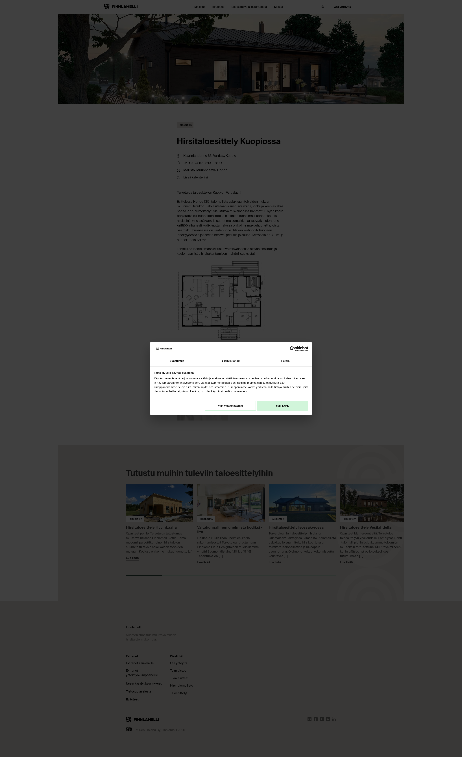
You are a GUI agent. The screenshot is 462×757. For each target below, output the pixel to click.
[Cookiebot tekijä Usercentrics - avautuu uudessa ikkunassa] (292, 349)
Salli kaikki (282, 405)
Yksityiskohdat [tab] (231, 360)
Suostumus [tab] (177, 360)
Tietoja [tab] (285, 360)
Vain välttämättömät (230, 405)
